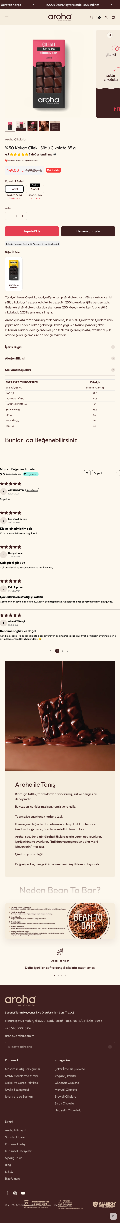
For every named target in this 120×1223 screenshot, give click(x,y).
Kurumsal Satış (15, 1144)
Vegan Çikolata (65, 1076)
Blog (8, 1165)
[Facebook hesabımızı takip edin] (7, 1193)
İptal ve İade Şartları (19, 1096)
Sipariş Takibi (14, 1158)
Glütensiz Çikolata (67, 1083)
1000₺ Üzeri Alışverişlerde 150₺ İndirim (61, 5)
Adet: (8, 208)
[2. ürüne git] (21, 126)
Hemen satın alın (88, 231)
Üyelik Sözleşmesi (17, 1089)
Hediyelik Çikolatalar (69, 1110)
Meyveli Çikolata (66, 1089)
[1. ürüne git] (10, 126)
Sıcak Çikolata (64, 1103)
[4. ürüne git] (44, 126)
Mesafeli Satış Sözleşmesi (22, 1069)
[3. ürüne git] (33, 126)
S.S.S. (9, 1172)
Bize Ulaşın (12, 1178)
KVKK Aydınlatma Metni (21, 1076)
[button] (19, 154)
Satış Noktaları (15, 1137)
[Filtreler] (87, 473)
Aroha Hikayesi (15, 1130)
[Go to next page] (68, 651)
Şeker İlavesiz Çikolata (70, 1069)
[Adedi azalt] (9, 216)
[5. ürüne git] (55, 126)
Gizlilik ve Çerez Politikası (21, 1083)
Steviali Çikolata (66, 1096)
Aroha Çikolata (15, 139)
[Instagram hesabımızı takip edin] (15, 1193)
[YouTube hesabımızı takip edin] (23, 1193)
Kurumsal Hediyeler (18, 1151)
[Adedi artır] (22, 216)
